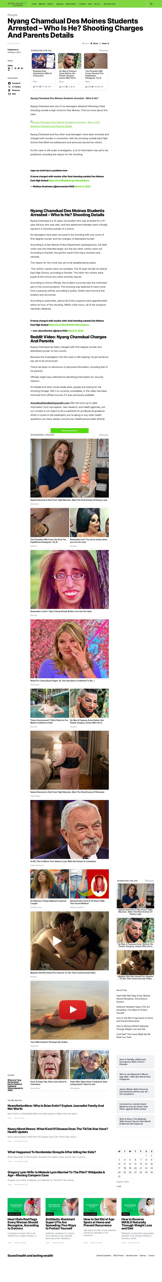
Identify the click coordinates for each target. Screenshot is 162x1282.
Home (34, 4)
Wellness (42, 4)
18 (125, 1168)
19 (130, 1168)
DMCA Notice (118, 1255)
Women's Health (14, 1214)
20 (135, 1168)
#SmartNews (82, 180)
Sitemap (143, 1255)
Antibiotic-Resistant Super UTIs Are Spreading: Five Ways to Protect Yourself (133, 1010)
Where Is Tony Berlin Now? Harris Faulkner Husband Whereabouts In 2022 (15, 1085)
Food (90, 4)
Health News (70, 4)
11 (125, 1164)
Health (49, 4)
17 (119, 1168)
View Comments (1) (69, 431)
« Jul (118, 1186)
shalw (10, 65)
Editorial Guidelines (104, 1255)
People (12, 15)
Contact (151, 1255)
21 (141, 1168)
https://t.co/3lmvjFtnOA (61, 324)
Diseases (59, 4)
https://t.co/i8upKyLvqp (62, 180)
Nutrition (82, 4)
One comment (14, 43)
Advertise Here (109, 4)
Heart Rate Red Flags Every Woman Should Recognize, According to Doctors (133, 998)
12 (130, 1164)
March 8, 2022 (82, 186)
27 (135, 1172)
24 (119, 1172)
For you (97, 4)
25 (124, 1172)
